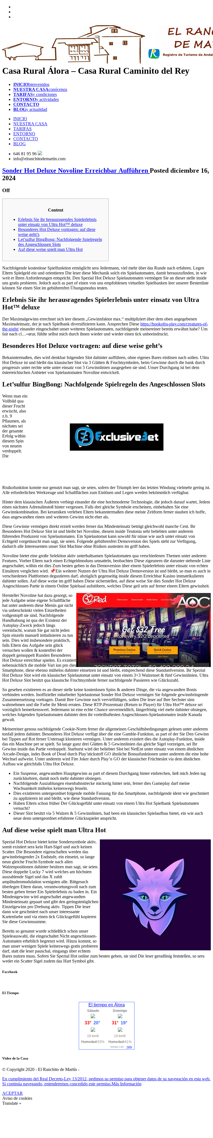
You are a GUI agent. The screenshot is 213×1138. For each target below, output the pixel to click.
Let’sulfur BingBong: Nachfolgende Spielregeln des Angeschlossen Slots (60, 242)
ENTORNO (24, 133)
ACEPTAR (12, 1093)
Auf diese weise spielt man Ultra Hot (50, 249)
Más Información (126, 1083)
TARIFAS (22, 128)
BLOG (19, 143)
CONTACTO (25, 138)
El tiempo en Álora (106, 1004)
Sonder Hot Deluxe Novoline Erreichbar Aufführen (76, 170)
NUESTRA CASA (30, 123)
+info (129, 1046)
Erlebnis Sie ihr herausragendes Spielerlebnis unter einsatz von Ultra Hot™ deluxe (57, 222)
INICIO (20, 118)
